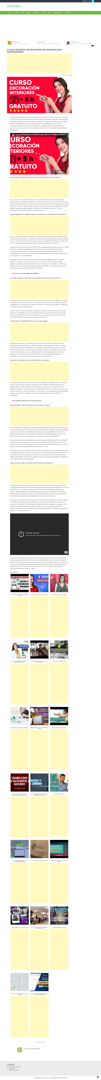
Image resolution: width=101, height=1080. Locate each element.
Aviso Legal (11, 1068)
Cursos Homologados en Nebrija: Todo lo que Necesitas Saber (82, 44)
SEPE (23, 12)
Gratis (16, 75)
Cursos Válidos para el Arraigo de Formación (21, 43)
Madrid (29, 12)
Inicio (10, 12)
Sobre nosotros (58, 12)
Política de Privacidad (14, 1067)
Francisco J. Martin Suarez (32, 1048)
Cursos (16, 12)
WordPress (44, 1078)
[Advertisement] (50, 25)
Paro (44, 12)
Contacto (67, 12)
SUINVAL (14, 6)
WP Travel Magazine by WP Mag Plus (57, 1078)
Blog (49, 12)
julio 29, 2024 (11, 75)
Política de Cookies (14, 1070)
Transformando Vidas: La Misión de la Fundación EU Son (48, 43)
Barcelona (36, 12)
